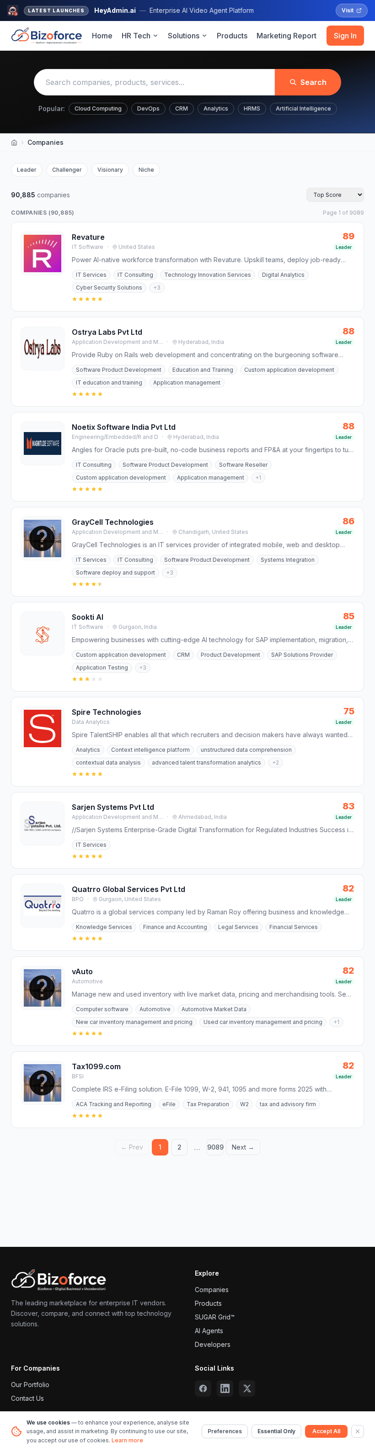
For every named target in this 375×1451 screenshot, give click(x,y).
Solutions (183, 35)
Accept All (326, 1431)
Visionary (110, 169)
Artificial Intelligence (303, 108)
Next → (243, 1147)
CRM (181, 108)
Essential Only (276, 1431)
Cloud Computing (98, 108)
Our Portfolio (30, 1384)
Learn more (127, 1440)
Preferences (225, 1431)
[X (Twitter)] (247, 1388)
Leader (27, 169)
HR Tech (136, 35)
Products (232, 35)
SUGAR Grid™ (215, 1317)
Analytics (216, 108)
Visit (348, 10)
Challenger (67, 169)
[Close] (357, 1431)
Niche (146, 169)
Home (102, 35)
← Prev (132, 1147)
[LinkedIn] (225, 1388)
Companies (212, 1289)
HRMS (252, 108)
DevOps (148, 108)
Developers (212, 1344)
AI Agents (209, 1331)
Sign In (345, 35)
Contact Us (27, 1398)
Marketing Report (286, 35)
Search (313, 82)
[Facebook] (203, 1388)
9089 (215, 1147)
